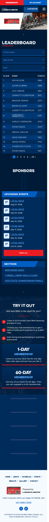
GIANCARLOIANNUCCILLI (18, 116)
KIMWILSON (18, 80)
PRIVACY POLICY (31, 517)
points (38, 477)
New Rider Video (14, 270)
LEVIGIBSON (18, 91)
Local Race (17, 201)
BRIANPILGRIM (19, 106)
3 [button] (20, 157)
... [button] (30, 157)
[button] (23, 52)
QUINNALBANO (19, 86)
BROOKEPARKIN (20, 101)
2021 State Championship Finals (24, 281)
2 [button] (17, 157)
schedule (27, 477)
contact (34, 481)
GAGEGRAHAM (19, 137)
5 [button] (27, 157)
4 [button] (24, 157)
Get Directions (23, 502)
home (8, 477)
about (17, 477)
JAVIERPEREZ (19, 142)
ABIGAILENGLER (20, 132)
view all (23, 253)
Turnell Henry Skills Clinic (21, 275)
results (13, 481)
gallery (24, 481)
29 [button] (33, 157)
